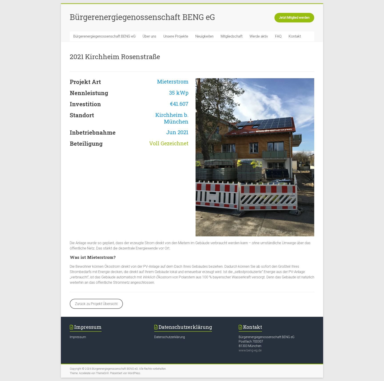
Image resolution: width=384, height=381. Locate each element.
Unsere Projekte (175, 36)
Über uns (149, 36)
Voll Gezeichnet (168, 143)
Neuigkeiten (204, 36)
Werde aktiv (259, 36)
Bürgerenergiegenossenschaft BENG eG (142, 17)
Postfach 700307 (251, 341)
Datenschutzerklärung (169, 337)
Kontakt (295, 36)
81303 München (250, 346)
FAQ (278, 36)
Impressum (78, 337)
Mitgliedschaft (231, 36)
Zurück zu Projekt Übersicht (96, 304)
